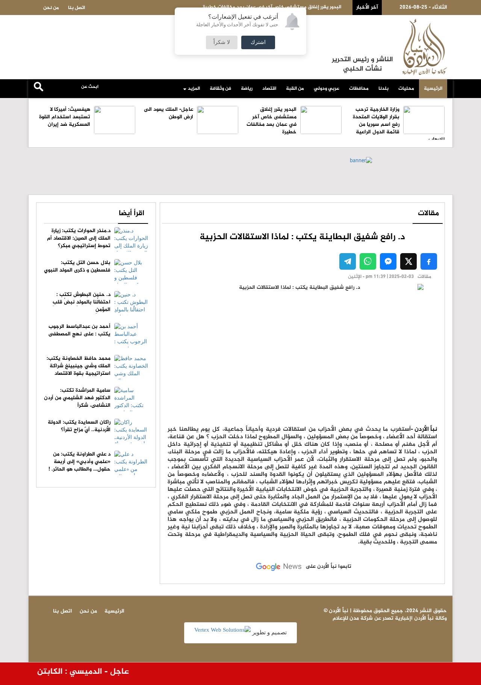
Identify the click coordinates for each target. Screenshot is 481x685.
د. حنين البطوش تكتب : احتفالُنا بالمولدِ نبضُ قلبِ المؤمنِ (81, 302)
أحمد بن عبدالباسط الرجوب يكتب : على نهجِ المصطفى (79, 330)
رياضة (247, 88)
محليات (406, 88)
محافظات (359, 88)
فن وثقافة (220, 88)
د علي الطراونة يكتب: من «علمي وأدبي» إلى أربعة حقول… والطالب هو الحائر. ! (79, 462)
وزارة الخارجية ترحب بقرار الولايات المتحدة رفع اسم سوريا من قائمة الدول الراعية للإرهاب (399, 124)
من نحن (51, 8)
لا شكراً (221, 42)
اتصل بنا (76, 8)
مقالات (428, 213)
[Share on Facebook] (428, 261)
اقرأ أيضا (131, 213)
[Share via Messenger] (388, 261)
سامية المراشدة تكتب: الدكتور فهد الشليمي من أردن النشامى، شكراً (77, 398)
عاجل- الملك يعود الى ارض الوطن (168, 113)
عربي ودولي (326, 88)
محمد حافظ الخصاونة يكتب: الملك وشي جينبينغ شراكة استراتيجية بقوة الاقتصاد (78, 366)
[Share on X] (408, 261)
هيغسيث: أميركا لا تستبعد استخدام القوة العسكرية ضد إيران (64, 117)
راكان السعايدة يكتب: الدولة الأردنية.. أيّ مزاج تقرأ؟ (79, 426)
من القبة (295, 88)
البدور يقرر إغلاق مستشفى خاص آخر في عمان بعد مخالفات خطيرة (271, 120)
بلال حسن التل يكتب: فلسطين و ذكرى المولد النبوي (77, 266)
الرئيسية (433, 88)
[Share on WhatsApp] (368, 261)
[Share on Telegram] (347, 261)
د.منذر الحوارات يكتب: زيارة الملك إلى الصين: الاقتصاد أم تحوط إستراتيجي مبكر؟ (78, 238)
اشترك (258, 42)
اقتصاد (269, 88)
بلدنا (383, 88)
